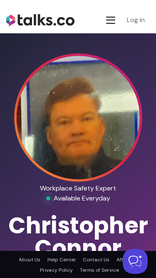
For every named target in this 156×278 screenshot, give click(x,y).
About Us (29, 259)
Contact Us (96, 259)
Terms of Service (99, 270)
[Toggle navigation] (110, 20)
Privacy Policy (56, 270)
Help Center (61, 259)
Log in (136, 19)
